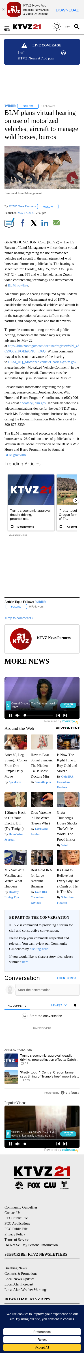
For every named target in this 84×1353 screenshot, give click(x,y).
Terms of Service (16, 1240)
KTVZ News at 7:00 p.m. (36, 58)
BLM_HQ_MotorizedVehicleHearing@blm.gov (42, 362)
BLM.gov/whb (15, 455)
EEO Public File (16, 1218)
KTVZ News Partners (22, 206)
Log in (61, 978)
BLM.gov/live (18, 285)
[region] (42, 1036)
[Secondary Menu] (10, 26)
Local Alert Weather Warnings (25, 1290)
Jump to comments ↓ (19, 618)
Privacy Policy (14, 1234)
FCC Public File (16, 1229)
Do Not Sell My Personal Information (31, 1245)
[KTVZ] (29, 27)
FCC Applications (17, 1223)
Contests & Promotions (20, 1273)
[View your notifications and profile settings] (75, 1005)
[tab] (17, 1005)
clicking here (39, 949)
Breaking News (15, 1268)
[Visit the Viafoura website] (70, 1093)
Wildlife (40, 601)
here (25, 962)
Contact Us (12, 1213)
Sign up (71, 978)
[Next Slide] (76, 500)
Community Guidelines (20, 1207)
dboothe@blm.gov (33, 403)
